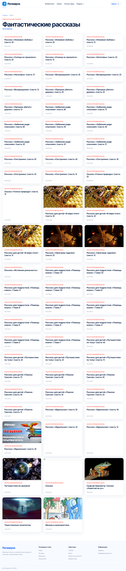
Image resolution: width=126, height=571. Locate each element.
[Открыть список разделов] (83, 3)
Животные (42, 556)
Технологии (42, 559)
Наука (40, 550)
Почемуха (8, 547)
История (41, 553)
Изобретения (49, 4)
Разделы (79, 4)
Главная (4, 15)
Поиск (70, 553)
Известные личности (75, 556)
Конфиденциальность (105, 553)
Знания (59, 4)
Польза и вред (69, 4)
